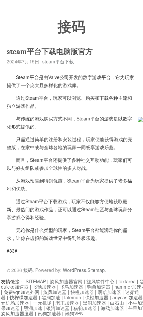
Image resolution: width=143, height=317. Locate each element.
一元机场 (42, 302)
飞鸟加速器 (71, 286)
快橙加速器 (82, 292)
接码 (71, 27)
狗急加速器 (98, 286)
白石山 (117, 302)
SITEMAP (36, 281)
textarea (127, 281)
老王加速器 (67, 302)
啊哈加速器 (109, 292)
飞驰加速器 (44, 286)
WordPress (74, 270)
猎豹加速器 (85, 308)
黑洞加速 (51, 297)
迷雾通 (132, 292)
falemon (72, 297)
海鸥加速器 (112, 308)
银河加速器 (58, 308)
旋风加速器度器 (17, 313)
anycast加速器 (127, 297)
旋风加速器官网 (66, 281)
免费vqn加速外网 (21, 292)
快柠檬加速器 (24, 297)
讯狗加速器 (49, 313)
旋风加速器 (55, 292)
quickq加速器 (15, 286)
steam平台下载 (58, 61)
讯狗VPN (74, 313)
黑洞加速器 (94, 302)
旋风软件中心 (100, 281)
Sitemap (96, 270)
